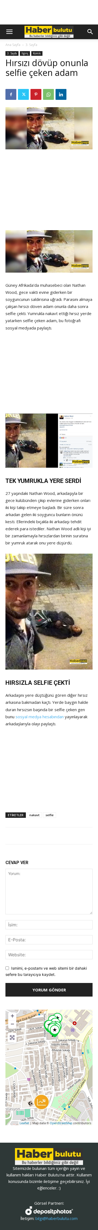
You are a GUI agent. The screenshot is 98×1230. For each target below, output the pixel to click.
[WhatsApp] (48, 94)
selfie (49, 815)
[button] (9, 31)
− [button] (12, 1024)
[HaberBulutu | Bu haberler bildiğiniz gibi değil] (49, 1156)
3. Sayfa (31, 44)
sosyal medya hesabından (40, 716)
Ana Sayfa (12, 44)
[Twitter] (23, 94)
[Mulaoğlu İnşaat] (41, 1102)
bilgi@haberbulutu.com (56, 1218)
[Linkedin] (61, 94)
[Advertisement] (49, 190)
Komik (37, 53)
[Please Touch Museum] (55, 1031)
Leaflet (24, 1123)
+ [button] (12, 1015)
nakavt (34, 815)
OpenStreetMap (61, 1123)
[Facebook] (10, 94)
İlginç (25, 53)
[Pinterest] (35, 94)
